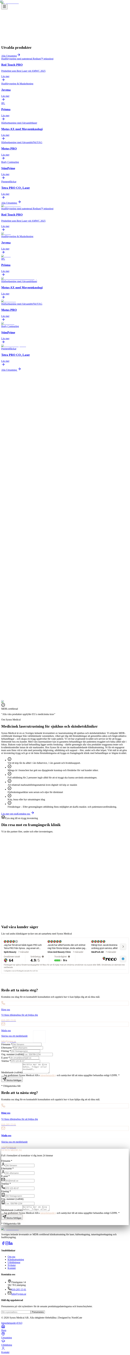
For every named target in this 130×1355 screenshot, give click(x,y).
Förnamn (6, 1161)
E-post (5, 1176)
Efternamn (7, 1168)
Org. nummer (12, 1199)
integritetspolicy (48, 1213)
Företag (6, 1191)
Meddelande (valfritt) (11, 1210)
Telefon (6, 1183)
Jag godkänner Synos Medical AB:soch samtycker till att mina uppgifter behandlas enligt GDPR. (62, 1213)
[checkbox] (2, 1213)
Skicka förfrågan (13, 1218)
